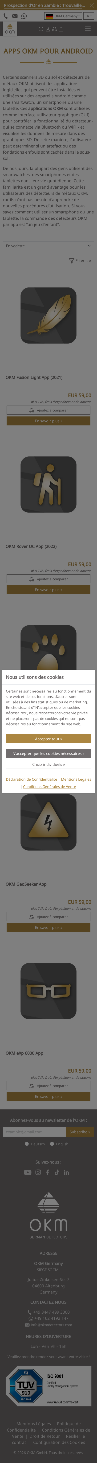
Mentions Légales (76, 779)
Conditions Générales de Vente (49, 786)
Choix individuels (47, 764)
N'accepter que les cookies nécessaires (47, 753)
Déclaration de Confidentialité (31, 779)
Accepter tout (47, 738)
